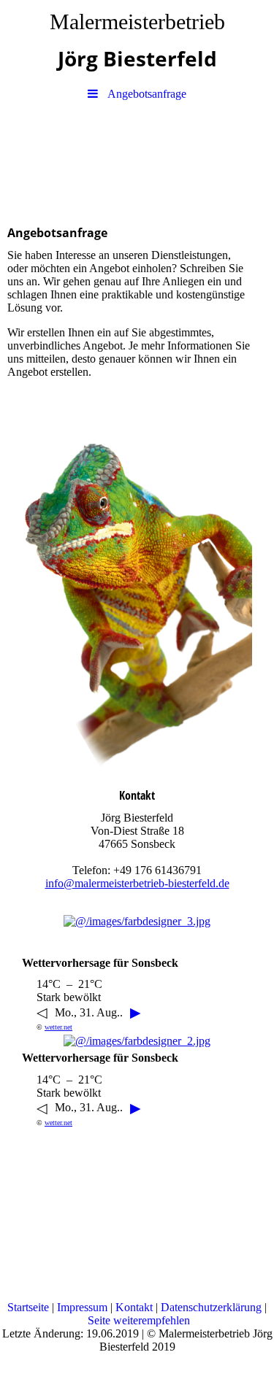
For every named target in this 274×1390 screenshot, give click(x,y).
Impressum (83, 1307)
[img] (137, 159)
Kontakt (135, 1307)
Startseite (29, 1307)
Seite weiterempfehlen (139, 1320)
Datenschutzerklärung (213, 1307)
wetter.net (58, 1027)
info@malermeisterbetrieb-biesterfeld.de (137, 883)
